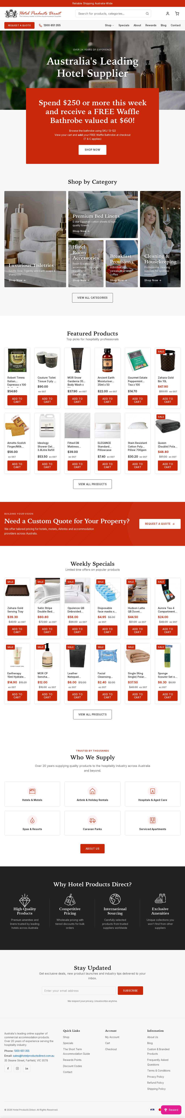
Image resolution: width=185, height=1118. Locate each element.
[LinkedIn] (26, 1068)
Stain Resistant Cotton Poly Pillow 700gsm (137, 446)
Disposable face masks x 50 (106, 609)
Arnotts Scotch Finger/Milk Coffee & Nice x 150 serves (16, 444)
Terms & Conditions (158, 1070)
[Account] (167, 13)
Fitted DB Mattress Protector (73, 444)
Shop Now (92, 149)
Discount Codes (72, 1066)
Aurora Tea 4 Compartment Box (166, 609)
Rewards (150, 25)
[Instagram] (17, 1068)
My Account (112, 1037)
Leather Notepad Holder (73, 675)
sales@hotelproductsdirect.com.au (33, 1055)
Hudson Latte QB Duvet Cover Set (136, 609)
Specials (124, 25)
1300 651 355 (52, 25)
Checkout (111, 1049)
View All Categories (92, 297)
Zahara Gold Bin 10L (166, 379)
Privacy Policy (155, 1076)
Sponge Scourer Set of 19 (167, 675)
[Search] (147, 13)
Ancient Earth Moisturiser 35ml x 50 (106, 381)
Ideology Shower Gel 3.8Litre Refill (46, 446)
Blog (163, 25)
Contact (176, 25)
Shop (108, 25)
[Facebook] (8, 1068)
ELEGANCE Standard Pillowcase (104, 446)
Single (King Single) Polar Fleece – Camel (137, 675)
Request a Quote (19, 25)
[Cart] (177, 13)
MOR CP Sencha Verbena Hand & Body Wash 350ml (47, 675)
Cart (107, 1043)
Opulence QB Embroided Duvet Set (76, 609)
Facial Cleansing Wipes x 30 (105, 675)
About (137, 25)
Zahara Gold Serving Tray (15, 609)
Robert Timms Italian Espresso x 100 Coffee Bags (16, 382)
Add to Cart (17, 400)
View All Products (92, 484)
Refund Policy (155, 1082)
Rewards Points (72, 1059)
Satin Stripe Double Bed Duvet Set (45, 609)
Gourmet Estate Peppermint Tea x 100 (137, 381)
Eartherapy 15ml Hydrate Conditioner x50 (15, 675)
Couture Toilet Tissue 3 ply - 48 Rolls (47, 379)
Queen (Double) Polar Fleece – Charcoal (167, 444)
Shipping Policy (156, 1088)
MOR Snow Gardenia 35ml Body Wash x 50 (77, 382)
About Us (92, 848)
